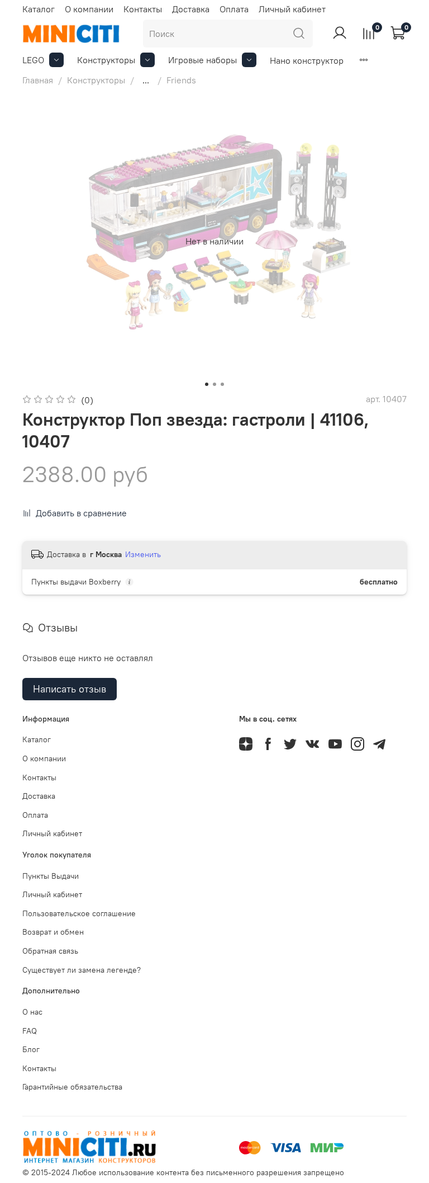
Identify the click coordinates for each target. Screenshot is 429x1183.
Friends (181, 80)
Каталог (38, 9)
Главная (37, 80)
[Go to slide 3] (222, 384)
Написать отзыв (69, 688)
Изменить (143, 554)
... (145, 80)
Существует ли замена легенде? (81, 970)
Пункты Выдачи (50, 876)
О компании (89, 9)
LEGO (33, 59)
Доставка (190, 9)
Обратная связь (50, 951)
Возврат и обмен (53, 932)
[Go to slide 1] (206, 384)
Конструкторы (106, 59)
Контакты (142, 9)
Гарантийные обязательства (72, 1087)
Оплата (234, 9)
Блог (31, 1049)
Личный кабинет (292, 9)
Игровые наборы (202, 59)
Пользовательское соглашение (79, 913)
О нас (32, 1012)
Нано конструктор (307, 60)
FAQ (29, 1031)
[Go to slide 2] (214, 384)
